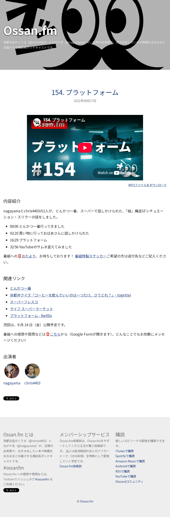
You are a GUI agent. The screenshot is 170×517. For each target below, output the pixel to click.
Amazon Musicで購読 (130, 461)
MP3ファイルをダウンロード (147, 185)
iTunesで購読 (124, 451)
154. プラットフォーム (85, 92)
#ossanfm (42, 479)
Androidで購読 (125, 466)
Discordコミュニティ (129, 481)
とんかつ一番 (20, 288)
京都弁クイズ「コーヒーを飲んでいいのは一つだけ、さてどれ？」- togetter (70, 295)
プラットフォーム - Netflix (31, 315)
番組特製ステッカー (91, 255)
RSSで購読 (122, 471)
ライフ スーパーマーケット (31, 308)
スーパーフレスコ (24, 301)
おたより (29, 255)
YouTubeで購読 (125, 476)
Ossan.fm (30, 29)
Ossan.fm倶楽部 (70, 466)
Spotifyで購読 (125, 456)
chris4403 (32, 382)
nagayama (11, 382)
